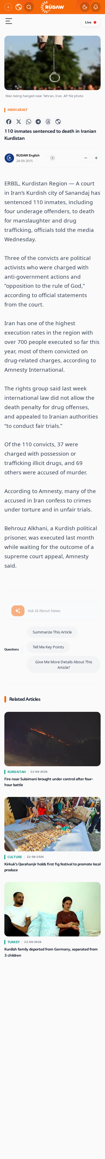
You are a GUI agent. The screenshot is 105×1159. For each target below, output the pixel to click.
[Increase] (96, 158)
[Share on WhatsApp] (28, 121)
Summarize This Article (52, 632)
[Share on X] (18, 121)
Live (88, 22)
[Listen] (52, 158)
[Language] (18, 7)
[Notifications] (96, 7)
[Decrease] (85, 158)
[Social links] (8, 7)
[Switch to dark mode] (85, 7)
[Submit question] (17, 610)
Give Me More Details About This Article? (63, 664)
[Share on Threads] (48, 121)
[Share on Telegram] (38, 121)
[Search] (29, 7)
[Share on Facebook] (8, 121)
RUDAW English (28, 155)
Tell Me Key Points (48, 647)
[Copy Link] (58, 121)
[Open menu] (8, 22)
